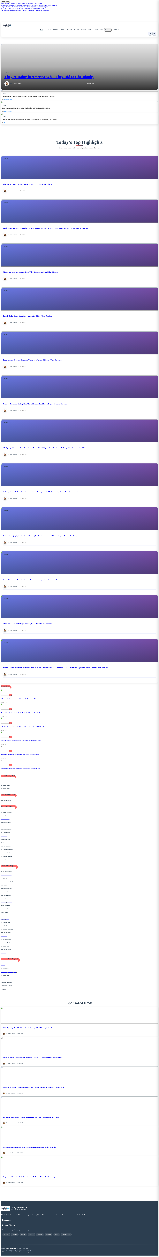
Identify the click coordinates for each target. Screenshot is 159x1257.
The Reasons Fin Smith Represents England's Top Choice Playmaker (27, 624)
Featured (76, 29)
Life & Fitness (99, 29)
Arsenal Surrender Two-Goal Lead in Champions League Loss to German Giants (32, 580)
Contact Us (116, 29)
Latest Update (5, 1)
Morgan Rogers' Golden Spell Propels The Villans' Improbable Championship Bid (24, 7)
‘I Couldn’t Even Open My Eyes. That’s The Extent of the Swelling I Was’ (22, 8)
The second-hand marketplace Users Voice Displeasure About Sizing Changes (30, 272)
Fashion (69, 29)
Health (90, 29)
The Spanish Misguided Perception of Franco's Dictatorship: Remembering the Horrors (29, 119)
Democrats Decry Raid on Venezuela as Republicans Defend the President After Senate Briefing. (29, 5)
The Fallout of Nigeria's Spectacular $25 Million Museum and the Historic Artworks (28, 96)
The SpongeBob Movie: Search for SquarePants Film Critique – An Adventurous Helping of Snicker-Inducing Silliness (45, 448)
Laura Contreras (17, 83)
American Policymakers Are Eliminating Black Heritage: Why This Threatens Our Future (21, 740)
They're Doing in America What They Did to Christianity (49, 77)
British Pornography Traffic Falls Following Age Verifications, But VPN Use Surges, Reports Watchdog (40, 536)
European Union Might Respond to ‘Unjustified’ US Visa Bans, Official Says (26, 108)
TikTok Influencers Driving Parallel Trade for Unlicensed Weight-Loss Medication (25, 10)
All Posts (48, 29)
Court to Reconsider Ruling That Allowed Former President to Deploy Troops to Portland (35, 404)
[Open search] (150, 34)
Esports (63, 29)
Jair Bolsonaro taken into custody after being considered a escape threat (21, 3)
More (106, 30)
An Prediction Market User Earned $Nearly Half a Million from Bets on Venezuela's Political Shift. (23, 726)
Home (41, 29)
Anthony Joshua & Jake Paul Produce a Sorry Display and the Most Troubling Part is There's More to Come (42, 492)
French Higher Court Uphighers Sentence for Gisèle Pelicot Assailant (27, 316)
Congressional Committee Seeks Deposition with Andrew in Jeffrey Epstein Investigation (20, 768)
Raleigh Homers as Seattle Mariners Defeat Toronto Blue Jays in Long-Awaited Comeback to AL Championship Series (45, 228)
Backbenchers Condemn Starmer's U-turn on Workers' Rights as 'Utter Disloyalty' (32, 360)
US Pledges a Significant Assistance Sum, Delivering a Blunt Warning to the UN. (18, 698)
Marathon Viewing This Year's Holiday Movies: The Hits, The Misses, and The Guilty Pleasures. (22, 712)
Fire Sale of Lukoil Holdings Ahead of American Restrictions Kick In (27, 184)
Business (55, 29)
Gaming (83, 29)
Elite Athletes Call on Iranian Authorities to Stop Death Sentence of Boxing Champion (20, 754)
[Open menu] (154, 34)
